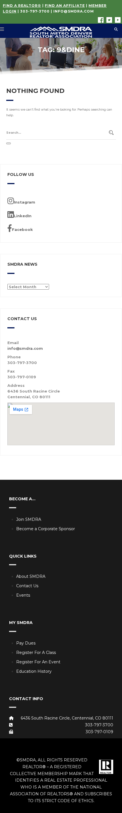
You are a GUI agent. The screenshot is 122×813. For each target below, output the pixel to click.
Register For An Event (38, 661)
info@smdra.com (73, 11)
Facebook (22, 229)
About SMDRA (30, 576)
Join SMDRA (28, 519)
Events (23, 595)
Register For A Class (36, 652)
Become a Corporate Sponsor (45, 528)
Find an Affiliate (65, 5)
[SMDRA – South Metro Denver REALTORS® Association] (61, 31)
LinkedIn (22, 216)
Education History (34, 671)
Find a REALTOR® (22, 5)
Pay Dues (25, 643)
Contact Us (27, 585)
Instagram (24, 202)
